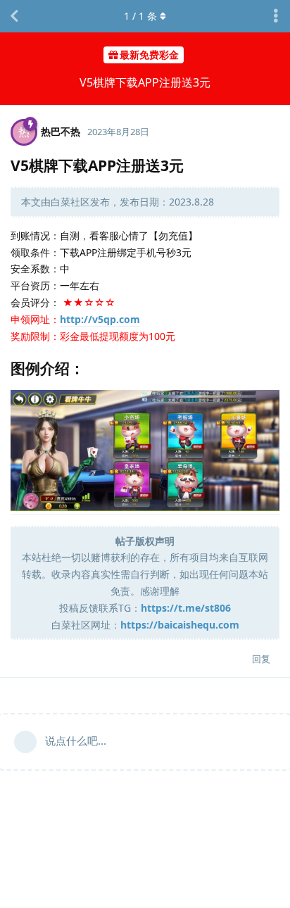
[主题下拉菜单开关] (276, 16)
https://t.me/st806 (186, 607)
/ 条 (140, 16)
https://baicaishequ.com (179, 624)
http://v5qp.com (100, 319)
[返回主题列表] (14, 16)
